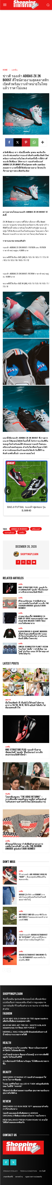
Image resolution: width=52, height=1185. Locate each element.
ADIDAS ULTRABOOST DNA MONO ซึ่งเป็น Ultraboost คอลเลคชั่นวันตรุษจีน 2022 (33, 957)
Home (5, 69)
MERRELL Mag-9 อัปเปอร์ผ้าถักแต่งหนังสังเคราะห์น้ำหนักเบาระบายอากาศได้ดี (25, 1033)
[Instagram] (23, 562)
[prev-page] (4, 970)
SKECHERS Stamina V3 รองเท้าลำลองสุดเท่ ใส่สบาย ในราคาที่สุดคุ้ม (24, 1078)
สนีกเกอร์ (36, 528)
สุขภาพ (8, 700)
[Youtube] (34, 562)
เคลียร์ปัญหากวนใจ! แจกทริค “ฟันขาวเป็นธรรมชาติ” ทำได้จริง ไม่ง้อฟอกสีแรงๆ (25, 1049)
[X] (17, 142)
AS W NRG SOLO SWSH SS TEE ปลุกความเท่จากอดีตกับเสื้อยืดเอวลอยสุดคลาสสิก (25, 1019)
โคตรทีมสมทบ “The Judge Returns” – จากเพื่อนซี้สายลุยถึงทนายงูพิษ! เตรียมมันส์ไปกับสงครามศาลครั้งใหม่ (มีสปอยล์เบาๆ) (25, 799)
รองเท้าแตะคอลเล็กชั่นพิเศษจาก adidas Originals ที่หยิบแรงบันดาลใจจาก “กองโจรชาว (24, 1114)
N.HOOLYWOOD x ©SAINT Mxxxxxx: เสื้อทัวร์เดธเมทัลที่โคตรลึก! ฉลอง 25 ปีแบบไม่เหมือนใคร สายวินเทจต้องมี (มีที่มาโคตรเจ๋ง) (33, 635)
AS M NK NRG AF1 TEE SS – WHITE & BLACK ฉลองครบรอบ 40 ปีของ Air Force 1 (24, 1026)
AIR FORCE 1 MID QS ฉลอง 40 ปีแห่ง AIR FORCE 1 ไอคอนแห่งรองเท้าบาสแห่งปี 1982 (33, 917)
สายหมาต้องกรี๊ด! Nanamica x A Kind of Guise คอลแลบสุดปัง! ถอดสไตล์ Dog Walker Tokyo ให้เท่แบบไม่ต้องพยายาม (33, 619)
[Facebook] (9, 142)
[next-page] (9, 970)
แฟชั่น (15, 69)
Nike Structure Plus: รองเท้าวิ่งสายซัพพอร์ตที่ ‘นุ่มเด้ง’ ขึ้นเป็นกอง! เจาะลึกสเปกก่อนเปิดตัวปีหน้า (33, 589)
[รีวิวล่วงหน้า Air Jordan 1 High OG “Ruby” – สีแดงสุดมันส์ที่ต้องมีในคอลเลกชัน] (10, 875)
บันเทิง (7, 794)
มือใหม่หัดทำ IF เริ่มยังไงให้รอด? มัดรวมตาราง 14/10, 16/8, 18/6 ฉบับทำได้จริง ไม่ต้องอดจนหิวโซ (25, 705)
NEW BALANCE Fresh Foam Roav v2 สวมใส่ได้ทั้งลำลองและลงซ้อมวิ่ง (25, 1121)
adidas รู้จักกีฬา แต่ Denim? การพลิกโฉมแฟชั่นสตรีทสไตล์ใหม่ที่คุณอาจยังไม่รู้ (32, 897)
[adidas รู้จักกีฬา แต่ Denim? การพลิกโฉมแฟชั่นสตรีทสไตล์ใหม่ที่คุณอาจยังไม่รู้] (10, 896)
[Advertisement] (26, 37)
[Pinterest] (26, 142)
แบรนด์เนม (9, 532)
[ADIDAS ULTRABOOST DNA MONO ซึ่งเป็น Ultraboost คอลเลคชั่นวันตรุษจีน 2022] (10, 956)
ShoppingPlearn (29, 554)
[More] (42, 142)
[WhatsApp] (34, 142)
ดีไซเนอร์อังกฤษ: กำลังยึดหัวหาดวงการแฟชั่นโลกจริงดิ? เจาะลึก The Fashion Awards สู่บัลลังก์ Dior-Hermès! (33, 604)
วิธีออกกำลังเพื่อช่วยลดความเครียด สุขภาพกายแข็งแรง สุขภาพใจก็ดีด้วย (26, 1091)
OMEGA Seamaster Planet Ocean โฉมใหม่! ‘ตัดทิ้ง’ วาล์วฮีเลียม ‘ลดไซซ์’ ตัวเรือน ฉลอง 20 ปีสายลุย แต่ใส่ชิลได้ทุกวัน (33, 650)
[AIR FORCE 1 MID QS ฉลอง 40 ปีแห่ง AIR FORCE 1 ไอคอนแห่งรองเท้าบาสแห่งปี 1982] (10, 916)
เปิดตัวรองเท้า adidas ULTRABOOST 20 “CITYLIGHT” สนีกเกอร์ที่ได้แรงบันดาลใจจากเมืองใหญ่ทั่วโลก (33, 937)
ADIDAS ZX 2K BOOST (19, 528)
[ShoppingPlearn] (16, 554)
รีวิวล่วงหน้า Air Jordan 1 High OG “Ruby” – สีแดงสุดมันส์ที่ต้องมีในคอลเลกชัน (33, 877)
